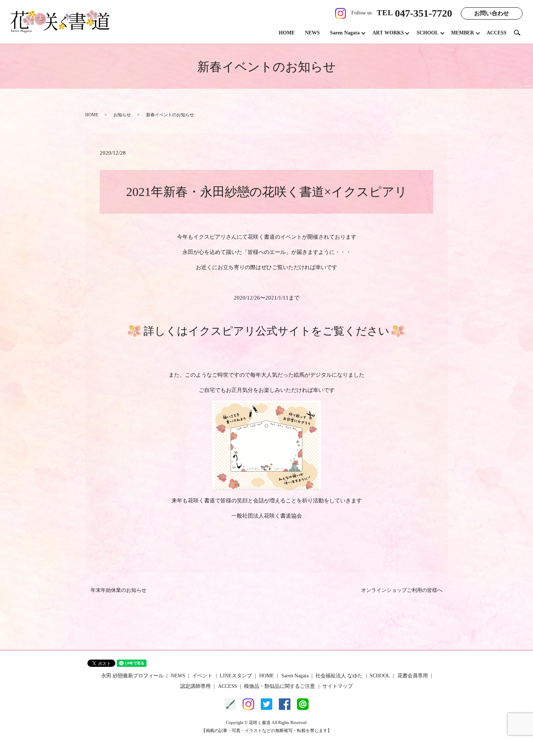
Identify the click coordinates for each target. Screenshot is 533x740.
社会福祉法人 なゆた (339, 675)
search (519, 32)
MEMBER (462, 32)
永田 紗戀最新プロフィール (132, 675)
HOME (287, 32)
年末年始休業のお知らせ (118, 590)
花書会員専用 (412, 675)
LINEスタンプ (236, 675)
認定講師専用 (195, 686)
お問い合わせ (491, 13)
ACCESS (497, 32)
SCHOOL (427, 32)
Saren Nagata (345, 32)
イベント (202, 675)
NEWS (312, 32)
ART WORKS (388, 32)
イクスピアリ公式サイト (249, 331)
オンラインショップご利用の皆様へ (401, 590)
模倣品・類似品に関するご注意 (279, 686)
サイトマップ (337, 686)
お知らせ (122, 114)
